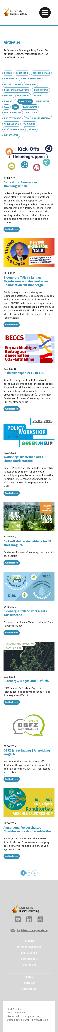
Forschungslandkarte (29, 946)
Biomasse (9, 101)
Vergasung (29, 124)
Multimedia (23, 95)
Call (6, 107)
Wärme (32, 129)
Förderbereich (29, 964)
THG (27, 118)
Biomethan (25, 101)
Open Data (30, 84)
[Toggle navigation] (45, 12)
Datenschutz (29, 988)
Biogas (37, 95)
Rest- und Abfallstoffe (16, 90)
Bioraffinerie (11, 78)
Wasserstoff (11, 135)
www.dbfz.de (41, 1019)
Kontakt (29, 976)
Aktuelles (29, 940)
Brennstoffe (42, 101)
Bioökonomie (41, 90)
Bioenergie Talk (41, 73)
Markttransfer (12, 112)
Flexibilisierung (32, 78)
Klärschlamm (29, 107)
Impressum (29, 982)
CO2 (15, 107)
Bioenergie (22, 73)
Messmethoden (12, 84)
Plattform (31, 112)
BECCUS (8, 73)
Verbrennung (11, 124)
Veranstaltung (42, 118)
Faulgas (8, 95)
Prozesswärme (12, 118)
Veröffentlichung (14, 129)
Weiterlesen (11, 229)
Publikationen (29, 952)
